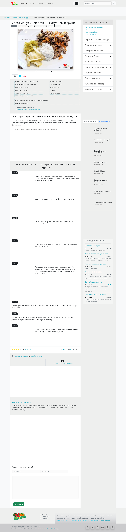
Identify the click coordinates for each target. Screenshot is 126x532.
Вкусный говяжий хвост (93, 282)
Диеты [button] (32, 3)
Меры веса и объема (93, 30)
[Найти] (114, 3)
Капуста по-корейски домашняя (96, 254)
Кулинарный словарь (95, 83)
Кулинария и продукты (96, 22)
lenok (64, 349)
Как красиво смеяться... (93, 272)
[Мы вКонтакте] (92, 527)
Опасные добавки (92, 32)
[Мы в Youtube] (102, 527)
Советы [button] (49, 3)
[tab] (15, 76)
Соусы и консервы (94, 72)
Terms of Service (51, 529)
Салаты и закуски (93, 45)
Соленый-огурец (34, 109)
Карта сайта (45, 517)
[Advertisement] (45, 146)
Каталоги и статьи (93, 89)
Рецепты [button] (23, 3)
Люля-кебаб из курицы (93, 246)
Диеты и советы (92, 78)
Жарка (20, 26)
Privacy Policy (41, 529)
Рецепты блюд (92, 56)
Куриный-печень (21, 109)
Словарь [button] (40, 3)
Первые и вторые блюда (97, 39)
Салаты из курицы (21, 356)
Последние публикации (94, 28)
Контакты (44, 519)
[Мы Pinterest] (87, 527)
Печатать (27, 349)
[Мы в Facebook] (112, 527)
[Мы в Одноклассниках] (107, 527)
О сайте (44, 514)
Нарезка (24, 26)
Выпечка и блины (93, 61)
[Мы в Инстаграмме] (97, 527)
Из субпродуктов (36, 356)
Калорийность (91, 34)
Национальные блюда (96, 67)
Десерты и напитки (94, 50)
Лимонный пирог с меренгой (95, 294)
